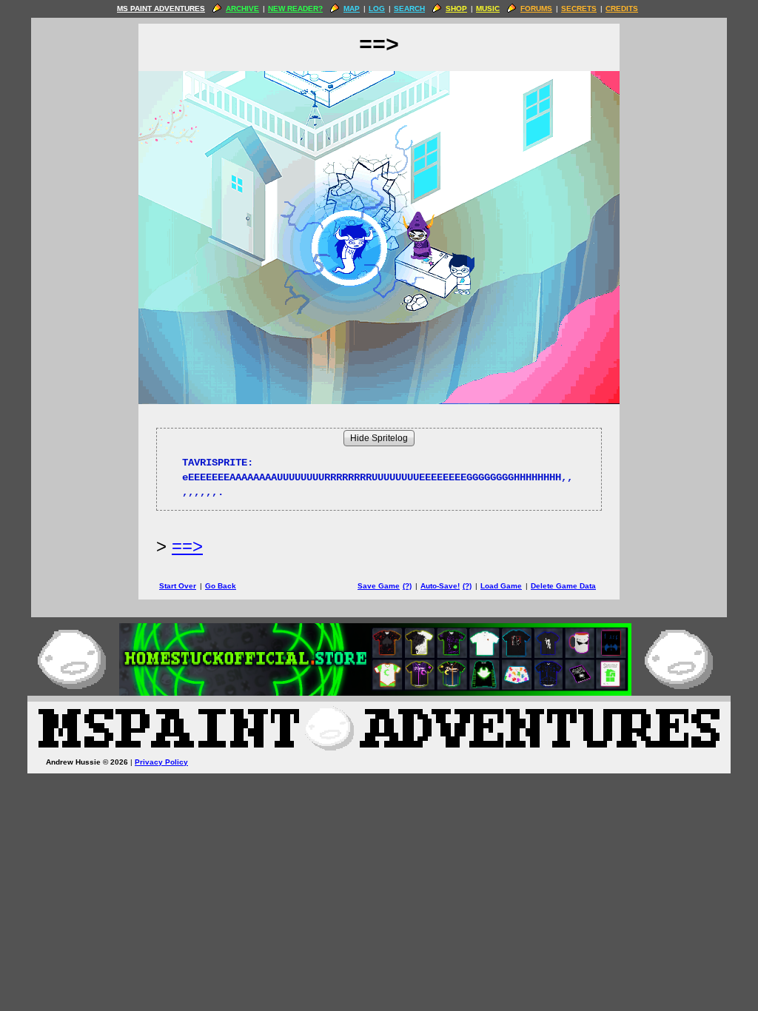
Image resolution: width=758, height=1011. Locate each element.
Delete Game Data (563, 586)
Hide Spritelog (379, 438)
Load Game (501, 586)
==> (187, 546)
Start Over (177, 586)
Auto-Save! (440, 586)
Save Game (379, 586)
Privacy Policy (161, 762)
